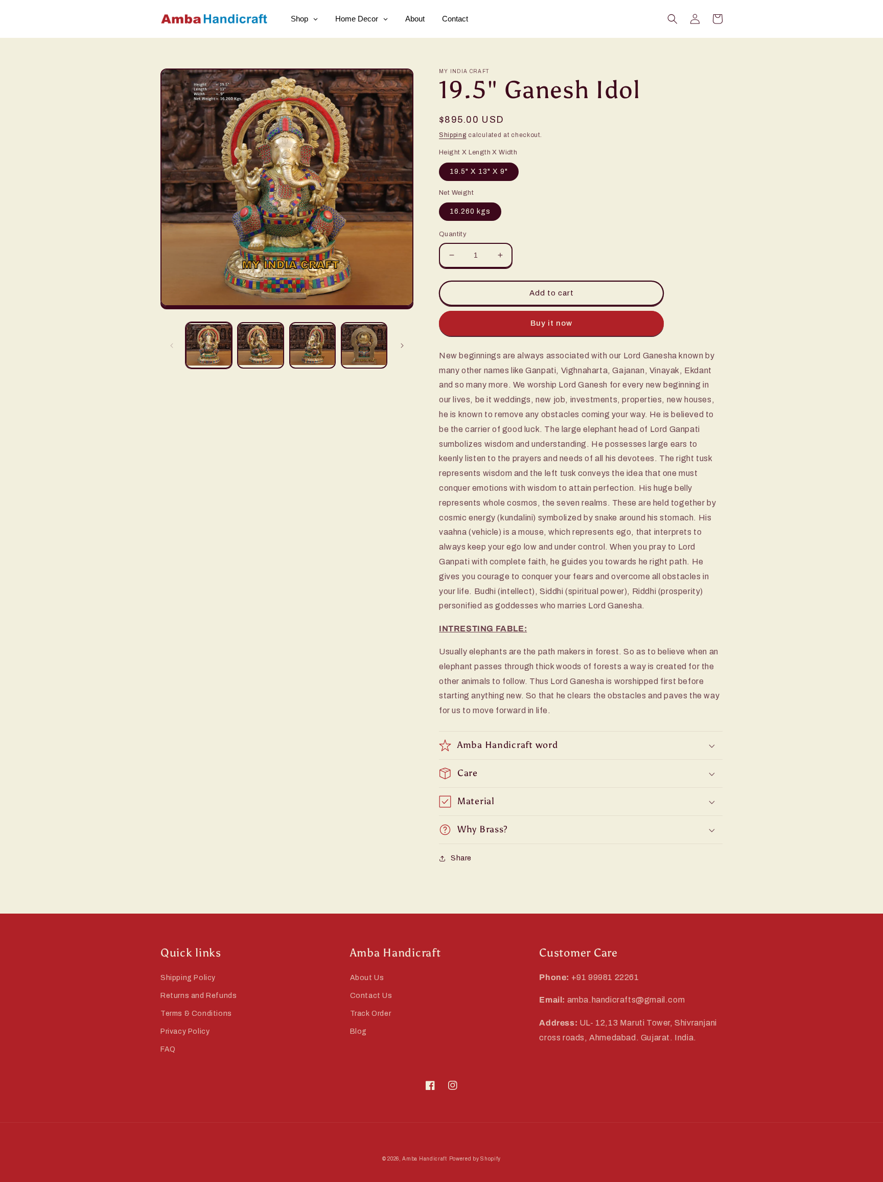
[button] (672, 19)
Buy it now (551, 323)
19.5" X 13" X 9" (479, 171)
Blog (358, 1031)
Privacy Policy (185, 1031)
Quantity (453, 234)
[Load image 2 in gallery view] (260, 345)
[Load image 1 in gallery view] (208, 345)
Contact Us (371, 995)
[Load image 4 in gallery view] (364, 345)
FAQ (168, 1049)
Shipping (453, 135)
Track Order (370, 1013)
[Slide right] (402, 345)
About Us (367, 978)
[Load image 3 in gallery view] (312, 345)
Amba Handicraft (424, 1159)
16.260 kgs (470, 211)
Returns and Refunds (198, 995)
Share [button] (461, 858)
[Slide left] (171, 345)
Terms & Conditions (196, 1013)
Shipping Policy (188, 978)
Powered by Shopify (475, 1159)
